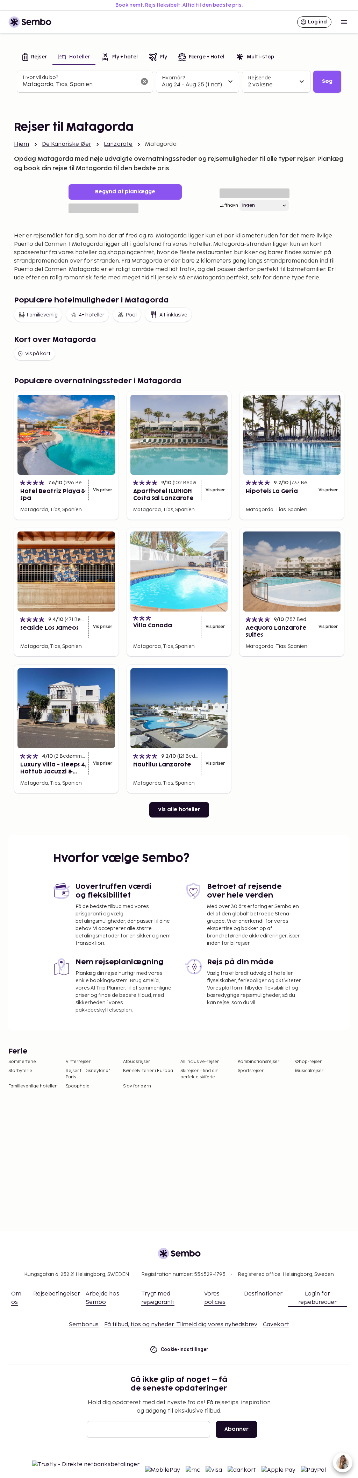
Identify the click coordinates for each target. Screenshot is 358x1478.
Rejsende (259, 78)
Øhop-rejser (308, 1061)
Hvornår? (173, 78)
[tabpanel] (179, 82)
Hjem (21, 144)
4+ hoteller (92, 315)
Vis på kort (38, 354)
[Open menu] (344, 22)
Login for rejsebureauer (317, 1298)
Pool (131, 315)
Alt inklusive (173, 315)
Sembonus (84, 1324)
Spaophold (78, 1086)
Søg (327, 81)
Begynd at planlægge (125, 192)
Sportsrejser (251, 1070)
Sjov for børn (137, 1086)
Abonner (236, 1429)
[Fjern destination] (144, 81)
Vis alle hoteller (179, 809)
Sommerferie (22, 1061)
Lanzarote (118, 144)
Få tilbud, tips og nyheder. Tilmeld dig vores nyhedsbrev (180, 1324)
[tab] (34, 57)
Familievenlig (42, 315)
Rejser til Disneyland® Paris (88, 1074)
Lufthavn (229, 205)
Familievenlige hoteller (32, 1086)
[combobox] (79, 84)
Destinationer (263, 1294)
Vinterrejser (78, 1061)
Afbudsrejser (136, 1061)
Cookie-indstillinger (185, 1349)
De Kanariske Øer (66, 144)
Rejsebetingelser (56, 1294)
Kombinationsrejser (258, 1061)
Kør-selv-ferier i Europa (148, 1070)
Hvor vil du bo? (40, 77)
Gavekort (276, 1324)
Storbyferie (20, 1070)
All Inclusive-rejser (199, 1061)
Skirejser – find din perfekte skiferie (199, 1074)
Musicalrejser (309, 1070)
